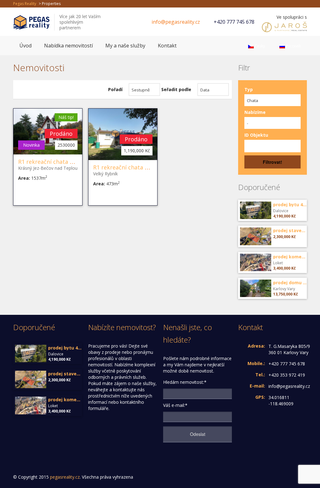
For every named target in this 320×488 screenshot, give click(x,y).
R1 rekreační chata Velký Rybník (135, 167)
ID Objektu (256, 135)
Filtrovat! (272, 162)
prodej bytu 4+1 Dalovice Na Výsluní (290, 205)
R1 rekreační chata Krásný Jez (57, 161)
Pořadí (115, 89)
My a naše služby (125, 45)
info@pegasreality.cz (176, 21)
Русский (293, 46)
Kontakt (167, 45)
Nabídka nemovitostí (68, 45)
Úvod (25, 45)
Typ (248, 89)
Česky (259, 46)
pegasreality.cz (65, 477)
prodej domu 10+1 (290, 283)
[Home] (31, 22)
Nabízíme (255, 112)
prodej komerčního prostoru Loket (290, 257)
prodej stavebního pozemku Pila (290, 230)
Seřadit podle (176, 89)
